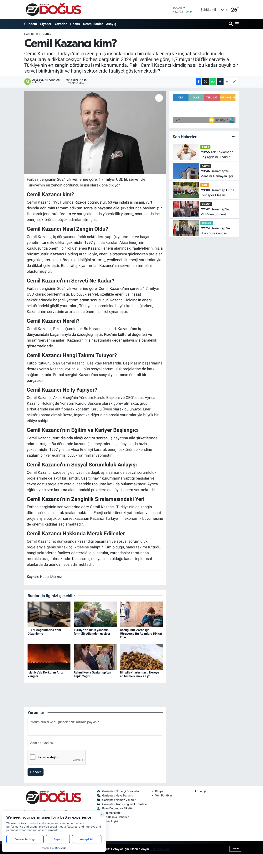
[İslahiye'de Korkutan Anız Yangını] (49, 656)
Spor (204, 184)
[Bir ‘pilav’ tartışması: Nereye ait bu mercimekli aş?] (141, 656)
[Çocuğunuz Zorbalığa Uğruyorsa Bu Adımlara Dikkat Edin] (141, 614)
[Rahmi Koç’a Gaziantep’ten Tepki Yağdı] (95, 656)
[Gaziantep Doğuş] (53, 9)
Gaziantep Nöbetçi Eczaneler (120, 791)
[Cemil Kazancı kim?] (95, 132)
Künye (159, 791)
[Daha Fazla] (220, 81)
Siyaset (45, 24)
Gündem (30, 24)
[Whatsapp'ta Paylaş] (212, 81)
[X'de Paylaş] (205, 81)
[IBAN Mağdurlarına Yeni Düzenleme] (49, 614)
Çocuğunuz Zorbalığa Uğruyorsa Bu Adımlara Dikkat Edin (141, 633)
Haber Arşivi (110, 821)
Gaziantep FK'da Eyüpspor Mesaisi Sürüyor (217, 193)
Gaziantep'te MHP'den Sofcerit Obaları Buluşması (214, 212)
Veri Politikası (164, 795)
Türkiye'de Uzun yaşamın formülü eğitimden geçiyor (92, 631)
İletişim (203, 791)
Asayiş (111, 24)
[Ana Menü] (236, 24)
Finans (75, 24)
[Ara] (231, 24)
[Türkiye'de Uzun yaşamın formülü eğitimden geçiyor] (95, 614)
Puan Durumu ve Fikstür (117, 808)
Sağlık (205, 146)
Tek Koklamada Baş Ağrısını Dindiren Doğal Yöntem (216, 155)
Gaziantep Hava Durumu (117, 795)
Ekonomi (206, 222)
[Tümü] (233, 137)
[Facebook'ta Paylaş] (198, 81)
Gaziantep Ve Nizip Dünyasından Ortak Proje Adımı (215, 231)
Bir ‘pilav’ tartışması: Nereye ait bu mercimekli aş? (139, 674)
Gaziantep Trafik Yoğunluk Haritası (124, 804)
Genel (47, 33)
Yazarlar (60, 24)
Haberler (31, 33)
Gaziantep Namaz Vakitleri (119, 800)
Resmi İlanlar (93, 24)
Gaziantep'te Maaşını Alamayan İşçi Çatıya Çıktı (216, 174)
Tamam (235, 848)
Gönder (35, 772)
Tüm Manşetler (111, 813)
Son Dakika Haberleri (115, 817)
